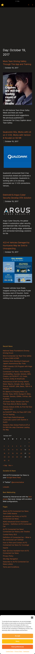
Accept (17, 636)
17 (8, 453)
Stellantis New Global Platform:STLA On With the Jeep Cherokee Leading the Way (16, 427)
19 (17, 453)
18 (12, 453)
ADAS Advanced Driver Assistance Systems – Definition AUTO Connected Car (17, 524)
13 (21, 449)
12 (17, 449)
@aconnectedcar (18, 482)
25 (13, 457)
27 (21, 457)
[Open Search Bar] (29, 4)
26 (17, 457)
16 (4, 453)
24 (9, 457)
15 (29, 449)
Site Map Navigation (10, 559)
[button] (32, 618)
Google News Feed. (14, 477)
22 (29, 453)
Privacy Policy (18, 651)
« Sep (5, 465)
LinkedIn (6, 487)
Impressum (26, 651)
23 (4, 457)
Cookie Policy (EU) (10, 534)
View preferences (17, 647)
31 (8, 460)
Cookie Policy (10, 651)
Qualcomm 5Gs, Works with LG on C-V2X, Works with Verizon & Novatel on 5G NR (17, 135)
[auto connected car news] (2, 4)
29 (29, 457)
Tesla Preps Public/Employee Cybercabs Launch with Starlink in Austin (15, 419)
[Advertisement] (17, 26)
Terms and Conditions (11, 567)
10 (8, 449)
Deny (17, 641)
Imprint (5, 548)
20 (21, 453)
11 (12, 449)
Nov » (11, 465)
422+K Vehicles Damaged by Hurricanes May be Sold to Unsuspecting (16, 245)
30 (4, 460)
